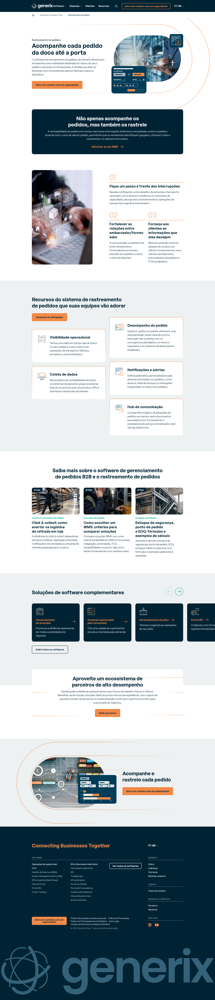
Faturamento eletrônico (82, 868)
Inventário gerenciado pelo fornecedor (101, 621)
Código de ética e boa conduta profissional (90, 924)
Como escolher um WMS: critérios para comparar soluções (100, 526)
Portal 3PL (37, 888)
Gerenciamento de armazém (45, 621)
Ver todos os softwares (125, 866)
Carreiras (153, 872)
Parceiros (153, 905)
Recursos (152, 909)
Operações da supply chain (44, 864)
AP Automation (78, 880)
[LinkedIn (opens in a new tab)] (149, 924)
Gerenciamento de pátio (154, 619)
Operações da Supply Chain (51, 15)
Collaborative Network (81, 892)
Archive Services (78, 900)
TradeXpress (77, 876)
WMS (34, 868)
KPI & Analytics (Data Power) (45, 880)
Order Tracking (39, 892)
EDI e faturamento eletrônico (84, 864)
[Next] (179, 591)
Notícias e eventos (157, 876)
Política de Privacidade (118, 918)
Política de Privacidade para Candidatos (89, 921)
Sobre (151, 864)
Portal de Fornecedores (82, 888)
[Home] (33, 15)
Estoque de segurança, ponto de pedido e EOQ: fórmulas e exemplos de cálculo (154, 529)
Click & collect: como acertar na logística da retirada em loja (49, 526)
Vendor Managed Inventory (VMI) (47, 876)
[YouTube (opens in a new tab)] (157, 924)
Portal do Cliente (79, 884)
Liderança (153, 868)
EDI (72, 872)
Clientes (90, 6)
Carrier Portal (38, 884)
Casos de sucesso (157, 891)
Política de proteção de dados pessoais (89, 918)
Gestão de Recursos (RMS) (44, 872)
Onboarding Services (81, 896)
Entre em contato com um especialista (146, 6)
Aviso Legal (114, 921)
